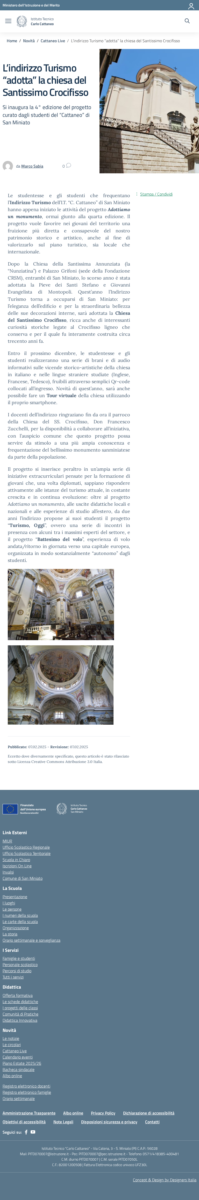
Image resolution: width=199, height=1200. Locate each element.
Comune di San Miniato (22, 878)
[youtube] (33, 1132)
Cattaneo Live (15, 1051)
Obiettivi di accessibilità (24, 1122)
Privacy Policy (103, 1113)
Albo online (12, 1076)
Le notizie (11, 1038)
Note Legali (63, 1122)
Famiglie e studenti (19, 958)
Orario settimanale (19, 1098)
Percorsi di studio (17, 971)
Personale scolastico (20, 964)
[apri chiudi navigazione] (8, 21)
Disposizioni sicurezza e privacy (109, 1122)
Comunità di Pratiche (20, 1014)
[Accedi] (191, 5)
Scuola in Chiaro (16, 859)
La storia (10, 934)
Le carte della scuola (20, 921)
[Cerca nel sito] (187, 21)
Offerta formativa (18, 995)
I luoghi (9, 903)
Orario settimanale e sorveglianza (31, 940)
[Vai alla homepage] (22, 21)
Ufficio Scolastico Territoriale (27, 853)
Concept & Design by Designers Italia (164, 1180)
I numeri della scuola (20, 915)
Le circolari (12, 1044)
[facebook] (26, 1132)
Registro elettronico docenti (26, 1086)
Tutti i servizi (13, 977)
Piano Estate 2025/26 (22, 1063)
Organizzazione (16, 928)
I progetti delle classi (20, 1008)
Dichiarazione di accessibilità (148, 1113)
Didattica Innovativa (20, 1020)
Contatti (152, 1122)
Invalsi (8, 872)
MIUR (7, 841)
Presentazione (15, 897)
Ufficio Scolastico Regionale (26, 847)
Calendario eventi (18, 1057)
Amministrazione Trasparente (29, 1113)
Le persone (12, 909)
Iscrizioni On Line (17, 866)
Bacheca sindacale (18, 1069)
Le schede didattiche (20, 1001)
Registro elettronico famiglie (27, 1092)
